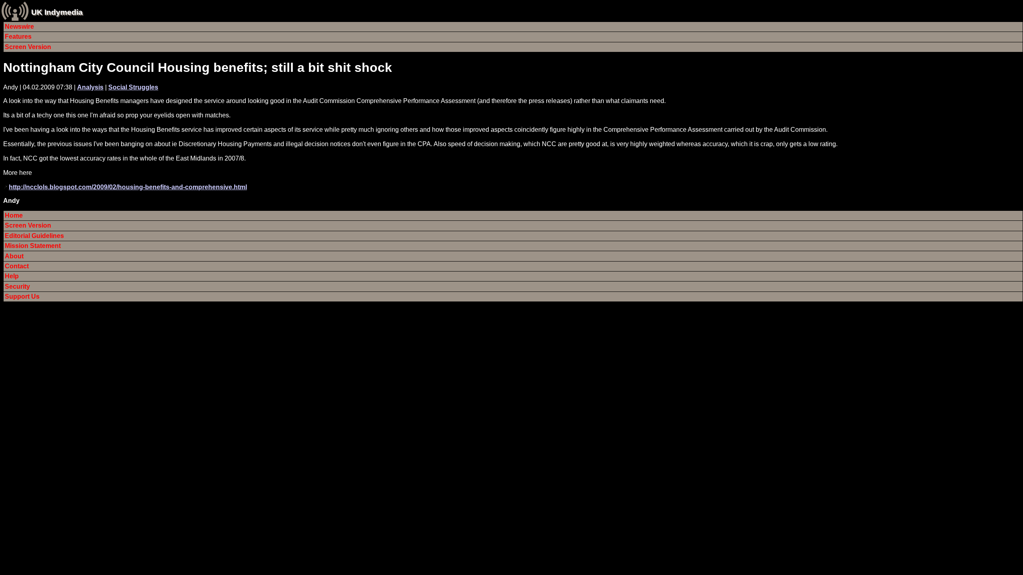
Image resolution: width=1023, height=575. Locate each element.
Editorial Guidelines (34, 235)
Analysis (90, 87)
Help (12, 276)
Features (18, 36)
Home (14, 215)
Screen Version (28, 47)
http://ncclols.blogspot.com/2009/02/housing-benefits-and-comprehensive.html (128, 187)
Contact (17, 266)
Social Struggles (133, 87)
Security (17, 286)
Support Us (22, 296)
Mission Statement (33, 245)
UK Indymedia (57, 12)
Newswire (19, 26)
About (14, 256)
